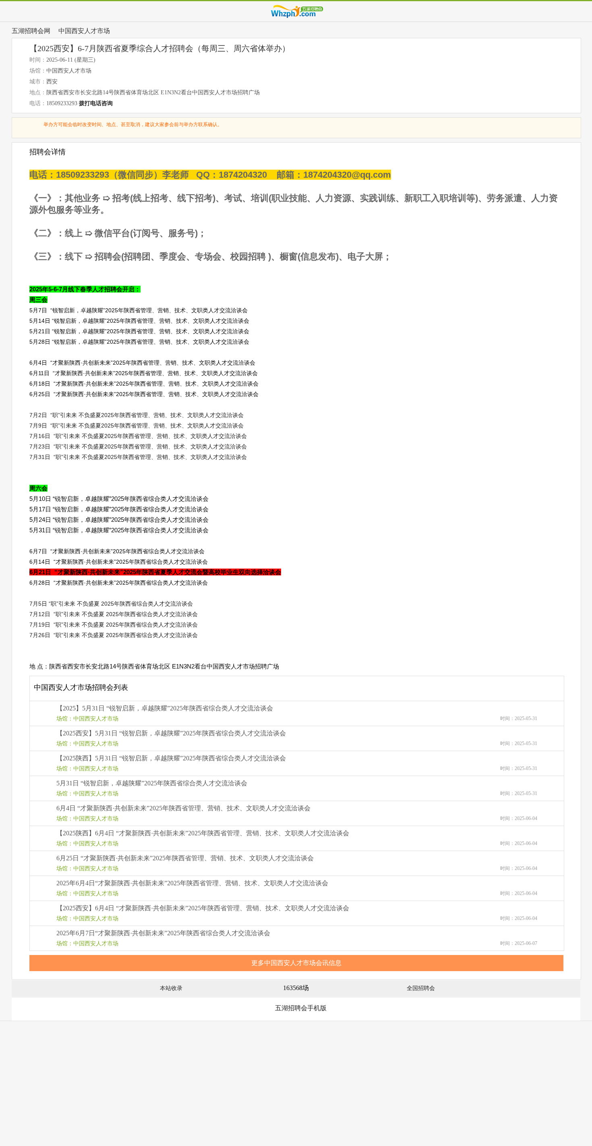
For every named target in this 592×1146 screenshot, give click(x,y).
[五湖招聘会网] (296, 11)
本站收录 (171, 988)
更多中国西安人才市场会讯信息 (296, 962)
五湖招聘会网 (31, 30)
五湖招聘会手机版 (301, 1008)
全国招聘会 (421, 988)
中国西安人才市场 (84, 30)
